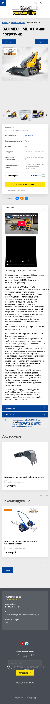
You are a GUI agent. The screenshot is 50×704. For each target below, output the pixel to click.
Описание (9, 208)
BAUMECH (29, 136)
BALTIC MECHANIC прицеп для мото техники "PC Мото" (21, 542)
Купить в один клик (25, 185)
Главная (5, 22)
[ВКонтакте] (17, 198)
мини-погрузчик (18, 420)
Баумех (15, 424)
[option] (25, 64)
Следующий (41, 42)
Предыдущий (9, 42)
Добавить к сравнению (16, 191)
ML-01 (30, 424)
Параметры (10, 408)
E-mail (7, 622)
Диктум (15, 426)
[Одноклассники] (22, 198)
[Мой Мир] (26, 198)
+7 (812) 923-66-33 (13, 597)
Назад (7, 570)
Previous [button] (3, 115)
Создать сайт (19, 698)
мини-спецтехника (33, 422)
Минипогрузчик (25, 426)
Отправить (23, 673)
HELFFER (23, 424)
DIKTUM (37, 424)
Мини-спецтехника (18, 22)
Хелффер (21, 422)
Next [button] (46, 115)
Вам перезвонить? (11, 599)
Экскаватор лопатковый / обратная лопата (24, 477)
